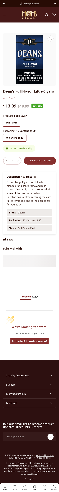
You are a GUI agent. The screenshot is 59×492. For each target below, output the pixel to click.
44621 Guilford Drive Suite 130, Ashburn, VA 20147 (31, 456)
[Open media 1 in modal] (51, 38)
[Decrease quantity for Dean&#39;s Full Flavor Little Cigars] (6, 160)
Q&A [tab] (35, 296)
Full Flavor (11, 122)
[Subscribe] (51, 437)
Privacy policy (29, 479)
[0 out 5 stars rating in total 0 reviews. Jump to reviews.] (9, 98)
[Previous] (4, 3)
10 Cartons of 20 (14, 137)
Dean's (22, 212)
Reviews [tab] (25, 296)
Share (10, 239)
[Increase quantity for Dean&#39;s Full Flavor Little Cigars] (18, 160)
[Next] (54, 3)
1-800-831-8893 (44, 458)
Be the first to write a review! (29, 341)
